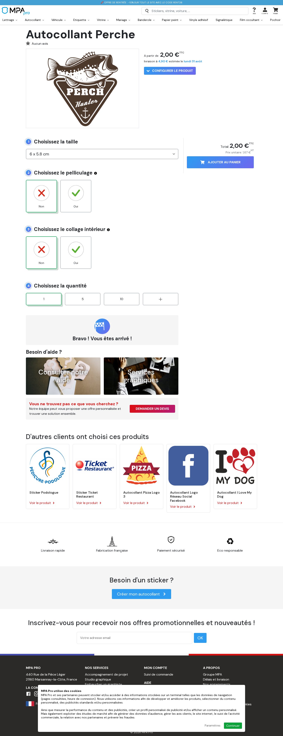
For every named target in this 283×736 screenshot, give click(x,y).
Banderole (145, 20)
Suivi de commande (158, 674)
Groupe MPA (212, 674)
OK (200, 638)
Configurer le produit (172, 71)
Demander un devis (152, 408)
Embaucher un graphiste (103, 684)
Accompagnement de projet (106, 674)
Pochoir (275, 20)
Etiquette (80, 20)
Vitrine (101, 20)
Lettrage (8, 20)
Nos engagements (216, 684)
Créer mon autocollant (138, 594)
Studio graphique (98, 679)
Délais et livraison (216, 679)
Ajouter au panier (224, 162)
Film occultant (250, 20)
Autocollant (33, 20)
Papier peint (170, 20)
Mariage (122, 20)
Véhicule (57, 20)
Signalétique (224, 20)
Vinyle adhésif (198, 20)
